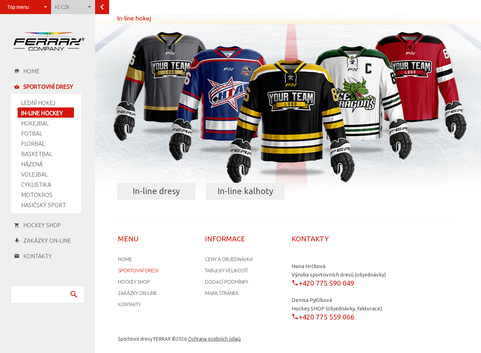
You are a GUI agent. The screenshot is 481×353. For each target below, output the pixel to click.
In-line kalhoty (245, 191)
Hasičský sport (43, 205)
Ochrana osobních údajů (214, 339)
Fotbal (31, 133)
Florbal (33, 144)
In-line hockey (42, 113)
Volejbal (34, 174)
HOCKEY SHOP (134, 282)
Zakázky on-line (137, 293)
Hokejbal (35, 123)
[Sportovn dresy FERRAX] (48, 41)
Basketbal (36, 154)
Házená (32, 164)
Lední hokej (38, 103)
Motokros (36, 195)
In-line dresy (156, 191)
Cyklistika (36, 184)
